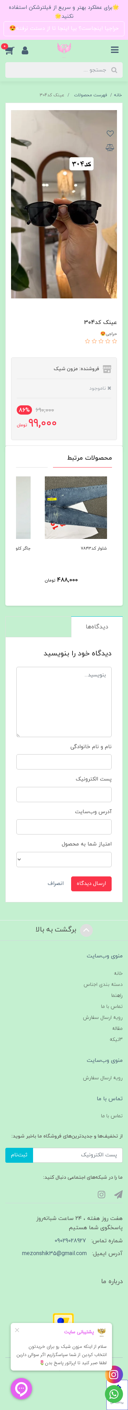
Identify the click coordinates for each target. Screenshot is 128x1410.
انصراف (56, 883)
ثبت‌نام (19, 1155)
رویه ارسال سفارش (103, 1017)
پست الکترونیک (94, 779)
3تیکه (116, 1039)
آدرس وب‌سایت (93, 812)
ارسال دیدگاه (91, 883)
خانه (118, 973)
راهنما (117, 995)
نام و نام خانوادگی (91, 747)
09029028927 (70, 1241)
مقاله (117, 1028)
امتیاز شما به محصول (87, 844)
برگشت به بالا (57, 930)
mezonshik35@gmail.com (54, 1254)
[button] (13, 50)
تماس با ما (112, 1006)
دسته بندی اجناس (103, 984)
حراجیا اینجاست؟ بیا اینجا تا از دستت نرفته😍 (64, 28)
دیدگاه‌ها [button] (97, 627)
